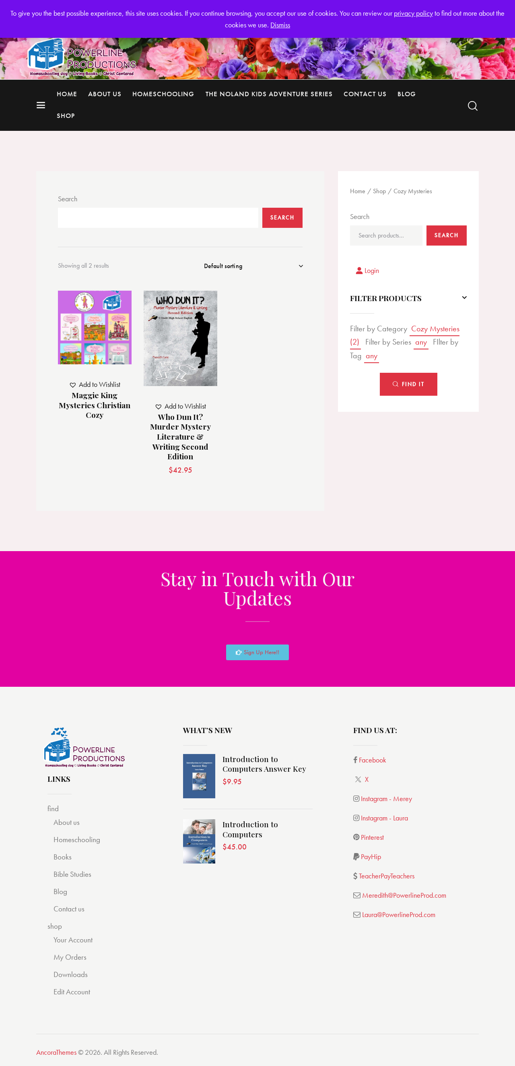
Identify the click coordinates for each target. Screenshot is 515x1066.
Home (357, 191)
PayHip (371, 856)
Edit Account (72, 992)
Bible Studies (72, 874)
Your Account (73, 940)
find (53, 809)
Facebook (372, 759)
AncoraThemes (56, 1052)
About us (67, 822)
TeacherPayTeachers (386, 875)
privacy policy (413, 13)
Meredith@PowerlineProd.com (404, 895)
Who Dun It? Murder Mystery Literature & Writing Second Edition (180, 437)
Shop (379, 191)
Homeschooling (77, 840)
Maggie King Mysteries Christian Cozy (94, 405)
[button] (83, 327)
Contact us (69, 909)
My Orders (70, 957)
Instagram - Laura (384, 817)
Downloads (71, 974)
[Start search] (472, 106)
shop (54, 926)
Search (67, 198)
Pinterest (372, 837)
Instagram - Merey (386, 798)
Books (63, 857)
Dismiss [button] (280, 24)
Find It (413, 384)
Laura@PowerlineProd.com (398, 914)
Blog (60, 891)
